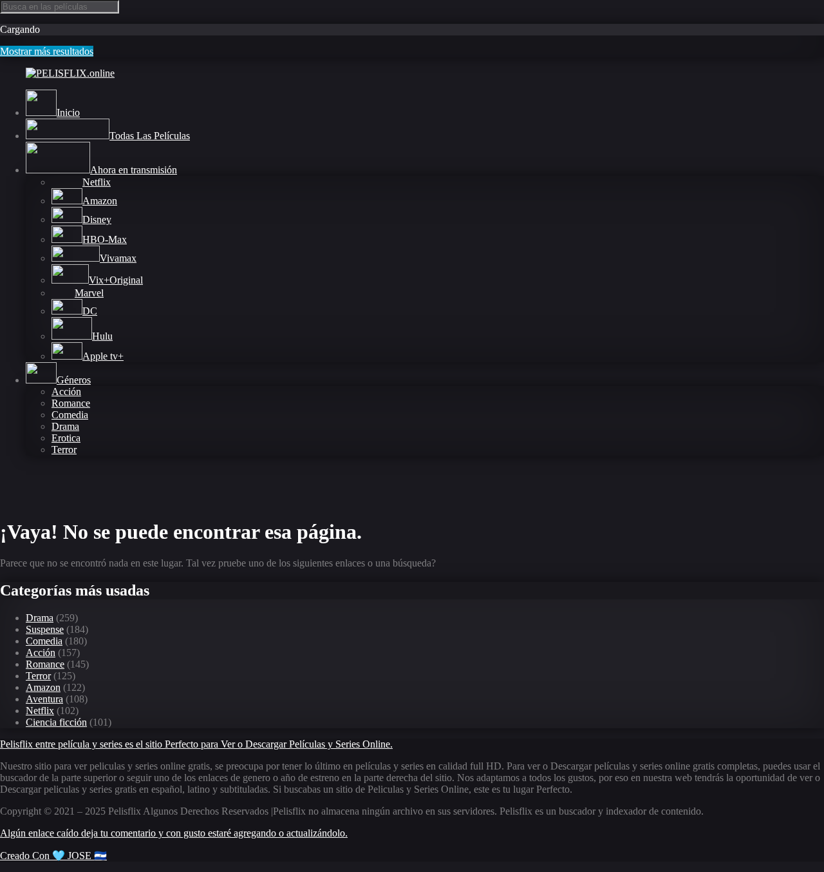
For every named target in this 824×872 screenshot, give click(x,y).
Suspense (45, 629)
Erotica (66, 437)
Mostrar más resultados (46, 51)
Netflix (40, 710)
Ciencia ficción (56, 722)
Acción (66, 391)
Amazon (43, 687)
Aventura (44, 698)
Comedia (70, 414)
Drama (65, 426)
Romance (71, 403)
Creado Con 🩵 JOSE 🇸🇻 (53, 855)
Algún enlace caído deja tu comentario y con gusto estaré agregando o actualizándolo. (174, 833)
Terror (64, 449)
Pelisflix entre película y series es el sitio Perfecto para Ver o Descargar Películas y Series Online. (196, 744)
